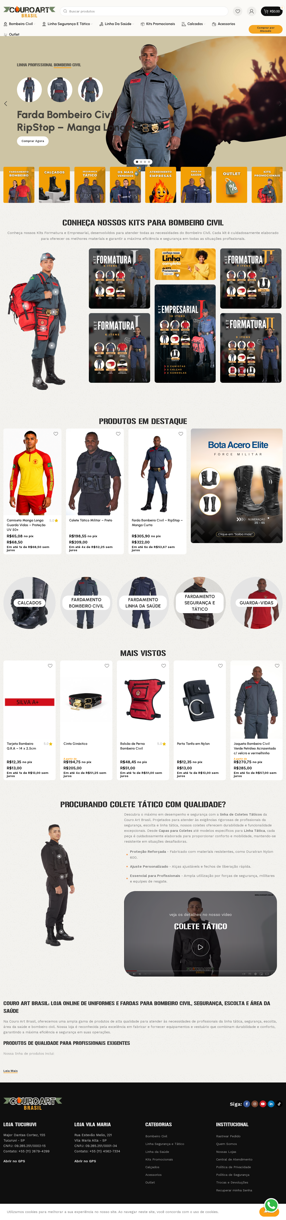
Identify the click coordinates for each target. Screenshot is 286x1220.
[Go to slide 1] (137, 162)
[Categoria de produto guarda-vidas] (256, 603)
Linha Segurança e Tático (164, 1144)
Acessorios (153, 1174)
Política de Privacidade (233, 1167)
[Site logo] (29, 11)
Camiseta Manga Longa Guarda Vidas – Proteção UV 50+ (26, 525)
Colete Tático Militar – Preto (90, 520)
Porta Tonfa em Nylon (193, 744)
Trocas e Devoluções (232, 1182)
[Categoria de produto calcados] (29, 603)
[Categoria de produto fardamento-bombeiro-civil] (86, 603)
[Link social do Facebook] (246, 1104)
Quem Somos (226, 1144)
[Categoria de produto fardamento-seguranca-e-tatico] (200, 603)
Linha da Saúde (157, 1151)
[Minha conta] (252, 11)
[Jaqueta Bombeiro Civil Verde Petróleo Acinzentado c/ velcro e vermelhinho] (256, 699)
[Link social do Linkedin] (271, 1104)
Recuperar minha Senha (234, 1190)
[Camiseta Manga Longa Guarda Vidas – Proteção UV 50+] (32, 472)
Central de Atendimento (234, 1159)
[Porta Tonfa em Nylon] (200, 699)
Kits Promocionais (159, 1159)
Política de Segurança (232, 1174)
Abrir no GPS (14, 1161)
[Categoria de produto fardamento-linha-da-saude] (143, 603)
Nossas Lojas (226, 1151)
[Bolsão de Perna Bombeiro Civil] (143, 699)
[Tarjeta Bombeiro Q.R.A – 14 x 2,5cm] (29, 699)
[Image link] (119, 278)
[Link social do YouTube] (263, 1104)
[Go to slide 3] (145, 162)
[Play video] (200, 947)
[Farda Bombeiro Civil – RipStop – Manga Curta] (157, 472)
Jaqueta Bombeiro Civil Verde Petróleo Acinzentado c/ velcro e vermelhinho (255, 748)
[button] (5, 103)
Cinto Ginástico (75, 744)
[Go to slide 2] (141, 162)
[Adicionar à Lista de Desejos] (55, 434)
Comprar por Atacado (265, 29)
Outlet (150, 1182)
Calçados (152, 1167)
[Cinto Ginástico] (86, 699)
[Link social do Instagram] (254, 1104)
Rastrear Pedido (228, 1136)
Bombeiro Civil (156, 1136)
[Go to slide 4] (149, 162)
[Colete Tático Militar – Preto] (95, 472)
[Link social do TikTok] (279, 1104)
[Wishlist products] (238, 11)
